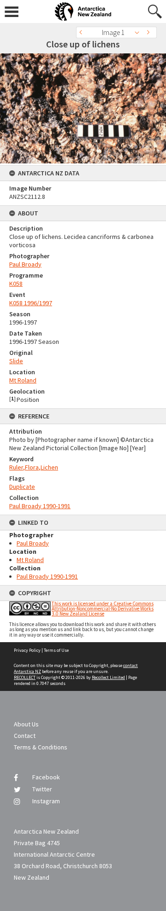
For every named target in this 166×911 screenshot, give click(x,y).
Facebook (46, 777)
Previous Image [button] (83, 32)
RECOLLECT (25, 677)
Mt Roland (22, 380)
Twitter (42, 789)
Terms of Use (56, 650)
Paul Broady (25, 264)
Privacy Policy (27, 650)
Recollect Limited (108, 677)
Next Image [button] (149, 32)
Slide (16, 361)
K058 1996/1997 (30, 303)
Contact (25, 735)
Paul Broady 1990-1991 (40, 506)
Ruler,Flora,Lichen (33, 467)
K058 (16, 283)
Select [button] (139, 32)
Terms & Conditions (40, 747)
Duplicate (22, 486)
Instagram (46, 801)
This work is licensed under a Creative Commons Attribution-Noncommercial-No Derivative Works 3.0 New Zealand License (103, 608)
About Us (26, 724)
